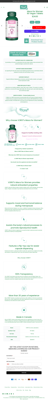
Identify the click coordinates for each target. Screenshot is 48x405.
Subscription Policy (29, 387)
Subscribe (24, 372)
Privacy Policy (7, 387)
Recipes (26, 390)
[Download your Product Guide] (35, 40)
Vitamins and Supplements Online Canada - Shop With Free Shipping (25, 396)
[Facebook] (29, 36)
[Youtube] (34, 36)
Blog (30, 390)
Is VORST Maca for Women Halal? (24, 165)
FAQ (23, 390)
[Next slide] (22, 26)
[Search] (4, 7)
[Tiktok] (36, 36)
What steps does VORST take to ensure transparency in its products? (24, 154)
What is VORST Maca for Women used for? (24, 151)
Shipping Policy (14, 387)
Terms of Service (21, 387)
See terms (13, 369)
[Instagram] (32, 36)
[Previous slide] (1, 26)
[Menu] (1, 7)
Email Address (9, 355)
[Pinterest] (38, 36)
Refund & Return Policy (38, 387)
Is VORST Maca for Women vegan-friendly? (24, 158)
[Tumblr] (40, 36)
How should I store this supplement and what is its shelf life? (24, 162)
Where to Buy (19, 390)
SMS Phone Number (10, 361)
